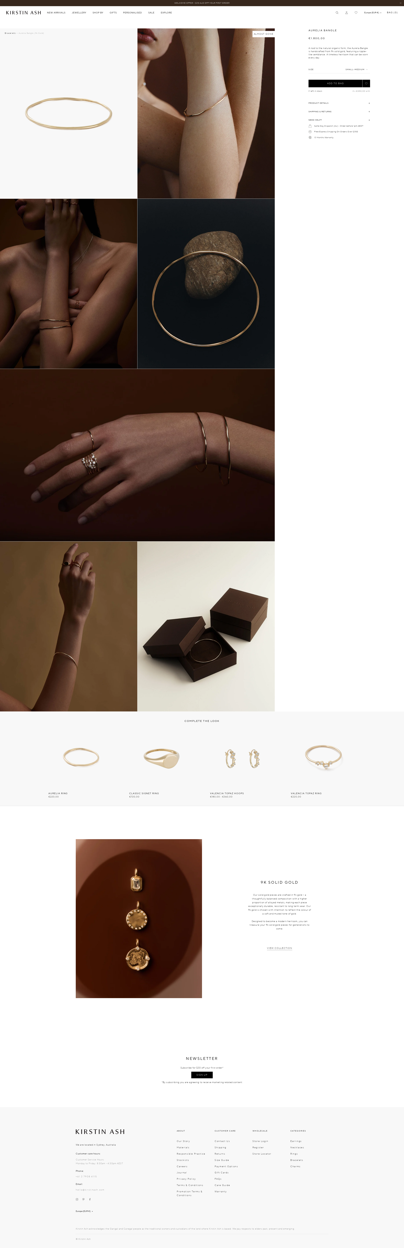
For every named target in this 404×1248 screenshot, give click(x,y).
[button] (366, 83)
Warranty (221, 1191)
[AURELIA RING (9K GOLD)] (80, 758)
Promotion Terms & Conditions (190, 1193)
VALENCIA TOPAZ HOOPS (227, 793)
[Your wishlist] (356, 13)
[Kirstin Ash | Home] (23, 12)
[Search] (337, 13)
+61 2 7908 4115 (86, 1176)
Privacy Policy (186, 1178)
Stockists (183, 1160)
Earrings (296, 1141)
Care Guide (222, 1185)
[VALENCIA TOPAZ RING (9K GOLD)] (323, 758)
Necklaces (297, 1147)
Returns (220, 1153)
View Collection (279, 948)
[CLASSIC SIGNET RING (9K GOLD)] (161, 758)
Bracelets (296, 1160)
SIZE (311, 69)
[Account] (346, 13)
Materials (183, 1147)
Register (258, 1147)
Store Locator (261, 1153)
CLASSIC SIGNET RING (144, 793)
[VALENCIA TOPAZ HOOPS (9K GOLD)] (242, 758)
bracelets (10, 33)
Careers (182, 1166)
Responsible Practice (191, 1153)
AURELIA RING (58, 793)
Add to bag (335, 83)
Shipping (220, 1147)
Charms (295, 1166)
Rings (294, 1153)
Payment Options (226, 1166)
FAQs (218, 1178)
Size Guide (222, 1160)
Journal (182, 1172)
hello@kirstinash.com (90, 1189)
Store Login (260, 1141)
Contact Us (222, 1141)
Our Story (183, 1141)
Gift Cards (222, 1172)
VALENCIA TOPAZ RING (306, 793)
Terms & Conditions (190, 1185)
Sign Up (202, 1074)
